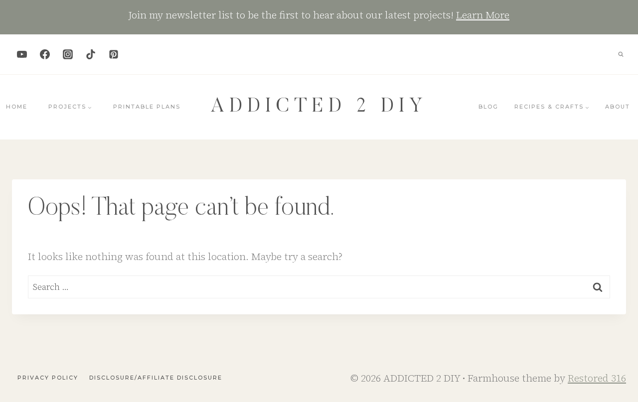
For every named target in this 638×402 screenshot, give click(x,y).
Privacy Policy (47, 377)
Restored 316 (597, 378)
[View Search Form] (620, 54)
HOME (16, 106)
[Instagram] (68, 54)
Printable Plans (146, 106)
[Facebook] (45, 54)
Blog (488, 106)
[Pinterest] (114, 54)
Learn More (482, 15)
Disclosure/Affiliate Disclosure (155, 377)
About (617, 106)
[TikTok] (91, 54)
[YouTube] (22, 54)
